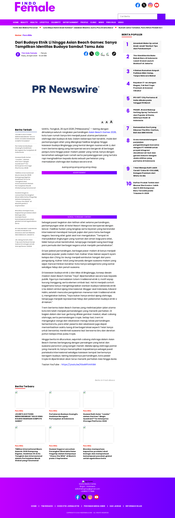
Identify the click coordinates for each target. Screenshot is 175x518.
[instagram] (151, 7)
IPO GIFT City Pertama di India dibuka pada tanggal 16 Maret (145, 100)
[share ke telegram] (103, 55)
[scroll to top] (167, 513)
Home (15, 22)
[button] (102, 122)
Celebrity (56, 22)
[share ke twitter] (92, 55)
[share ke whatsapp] (98, 55)
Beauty (24, 22)
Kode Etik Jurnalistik (68, 506)
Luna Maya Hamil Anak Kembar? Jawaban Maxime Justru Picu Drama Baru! (71, 28)
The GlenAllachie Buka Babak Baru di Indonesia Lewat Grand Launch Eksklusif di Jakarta (145, 59)
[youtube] (157, 7)
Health (33, 22)
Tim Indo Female (29, 53)
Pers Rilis (111, 22)
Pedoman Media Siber (94, 506)
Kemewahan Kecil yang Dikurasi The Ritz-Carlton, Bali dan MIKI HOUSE (146, 130)
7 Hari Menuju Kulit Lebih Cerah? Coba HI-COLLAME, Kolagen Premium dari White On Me (146, 171)
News (101, 22)
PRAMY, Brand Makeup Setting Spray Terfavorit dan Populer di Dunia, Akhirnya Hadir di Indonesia (145, 115)
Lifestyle (44, 22)
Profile (84, 22)
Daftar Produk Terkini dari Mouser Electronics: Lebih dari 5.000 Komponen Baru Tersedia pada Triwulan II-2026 (146, 188)
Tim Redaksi (47, 506)
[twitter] (144, 7)
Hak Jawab (115, 506)
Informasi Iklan (134, 506)
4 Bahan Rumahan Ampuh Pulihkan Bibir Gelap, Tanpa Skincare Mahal (146, 73)
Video (121, 22)
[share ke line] (109, 55)
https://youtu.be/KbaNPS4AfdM (78, 364)
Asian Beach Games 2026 (102, 132)
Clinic (93, 22)
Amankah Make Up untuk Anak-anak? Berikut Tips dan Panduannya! (145, 46)
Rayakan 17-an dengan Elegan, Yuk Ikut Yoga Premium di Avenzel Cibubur (144, 86)
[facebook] (138, 7)
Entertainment (70, 22)
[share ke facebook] (86, 55)
